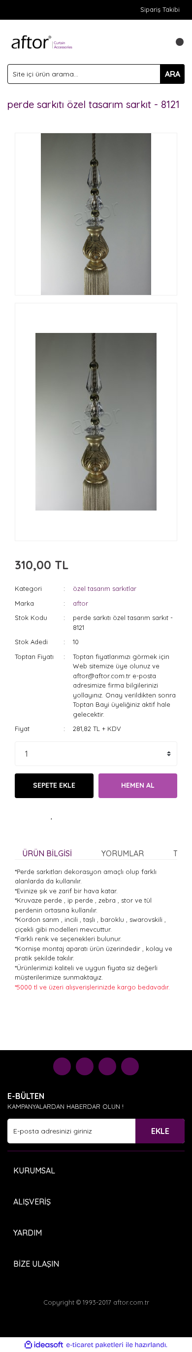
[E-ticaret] (95, 1345)
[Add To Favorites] (52, 815)
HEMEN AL (138, 785)
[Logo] (41, 41)
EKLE (160, 1131)
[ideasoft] (44, 1345)
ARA (172, 74)
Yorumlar (122, 853)
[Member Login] (155, 42)
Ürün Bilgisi (47, 853)
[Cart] (175, 42)
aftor (80, 603)
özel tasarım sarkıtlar (104, 588)
